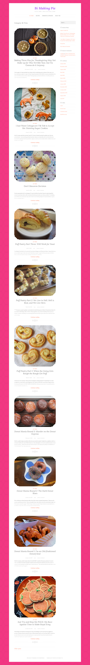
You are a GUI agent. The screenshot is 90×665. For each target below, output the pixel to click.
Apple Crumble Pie (64, 30)
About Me (57, 15)
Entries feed (62, 108)
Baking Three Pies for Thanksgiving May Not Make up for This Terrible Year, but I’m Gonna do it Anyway (35, 63)
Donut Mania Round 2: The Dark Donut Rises (35, 492)
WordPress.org (63, 114)
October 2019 (63, 89)
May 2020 (62, 72)
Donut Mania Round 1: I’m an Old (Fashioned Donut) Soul (35, 552)
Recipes (38, 15)
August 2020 (63, 69)
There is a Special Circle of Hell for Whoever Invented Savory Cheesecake (67, 55)
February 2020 (63, 81)
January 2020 (63, 84)
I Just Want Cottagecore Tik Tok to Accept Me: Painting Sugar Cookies (35, 127)
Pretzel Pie (62, 43)
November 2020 (63, 66)
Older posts (17, 648)
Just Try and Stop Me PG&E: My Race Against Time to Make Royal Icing (35, 623)
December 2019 (63, 86)
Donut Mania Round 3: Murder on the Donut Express (35, 432)
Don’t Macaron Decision (35, 186)
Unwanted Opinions (47, 15)
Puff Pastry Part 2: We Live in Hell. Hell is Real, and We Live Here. (35, 301)
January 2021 (63, 63)
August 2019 (63, 95)
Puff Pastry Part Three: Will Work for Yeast (35, 244)
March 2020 (62, 78)
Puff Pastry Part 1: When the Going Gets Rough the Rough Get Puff (35, 372)
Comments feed (63, 111)
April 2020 (62, 75)
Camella (62, 53)
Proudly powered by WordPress (35, 658)
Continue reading (38, 79)
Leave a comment (41, 69)
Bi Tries (32, 15)
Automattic (59, 658)
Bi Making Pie (45, 8)
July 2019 (62, 98)
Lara (35, 69)
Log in (61, 105)
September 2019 (63, 92)
